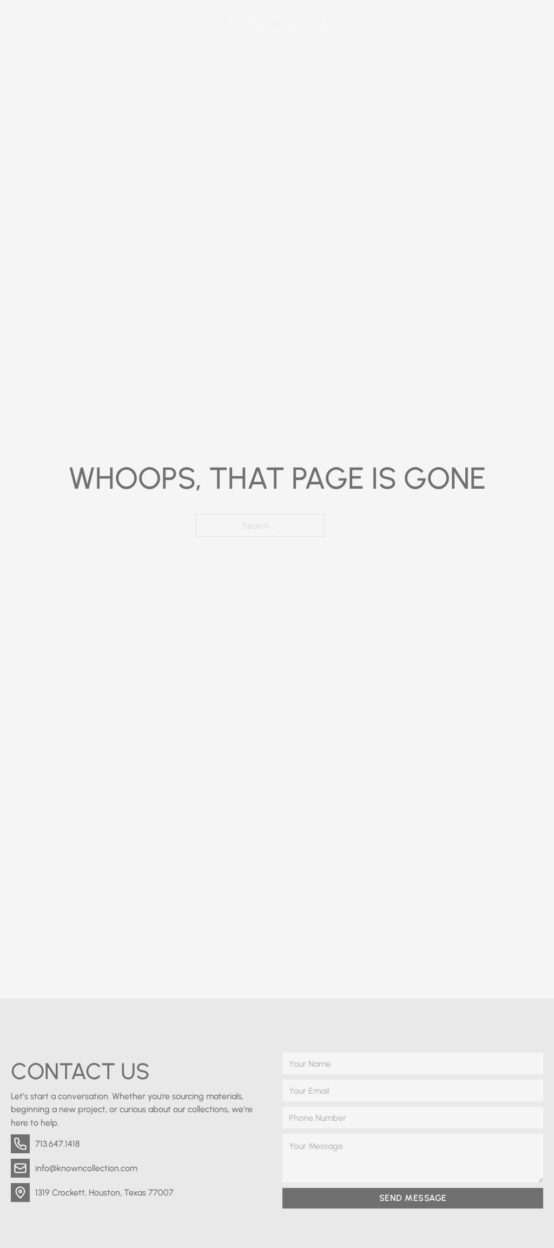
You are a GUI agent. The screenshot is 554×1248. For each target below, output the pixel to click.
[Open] (533, 24)
